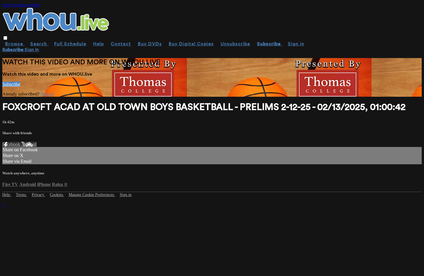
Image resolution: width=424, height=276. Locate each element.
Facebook (11, 144)
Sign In (32, 49)
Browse (15, 44)
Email (31, 144)
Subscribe (11, 84)
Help (98, 44)
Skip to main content (21, 4)
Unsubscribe (235, 44)
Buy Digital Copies (191, 44)
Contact (121, 44)
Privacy (38, 195)
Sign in (296, 44)
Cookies (57, 195)
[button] (5, 38)
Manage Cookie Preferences (92, 195)
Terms (21, 195)
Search (39, 44)
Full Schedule (70, 44)
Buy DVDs (150, 44)
